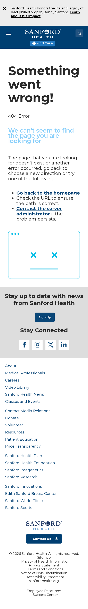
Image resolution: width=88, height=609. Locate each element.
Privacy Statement (44, 565)
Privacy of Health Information (45, 561)
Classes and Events (23, 401)
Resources (14, 432)
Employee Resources (44, 591)
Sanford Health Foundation (30, 462)
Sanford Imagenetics (24, 470)
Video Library (17, 387)
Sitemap (44, 557)
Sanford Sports (18, 507)
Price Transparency (23, 446)
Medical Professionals (25, 373)
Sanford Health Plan (23, 455)
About (10, 366)
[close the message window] (3, 8)
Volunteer (14, 425)
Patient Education (21, 439)
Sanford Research (21, 477)
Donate (12, 418)
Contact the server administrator (39, 211)
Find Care (44, 43)
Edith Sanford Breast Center (31, 493)
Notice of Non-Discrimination (44, 573)
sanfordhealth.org (44, 581)
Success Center (45, 595)
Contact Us (42, 539)
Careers (12, 380)
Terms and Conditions (45, 569)
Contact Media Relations (27, 411)
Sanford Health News (24, 394)
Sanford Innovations (23, 486)
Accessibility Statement (45, 577)
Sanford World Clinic (24, 500)
